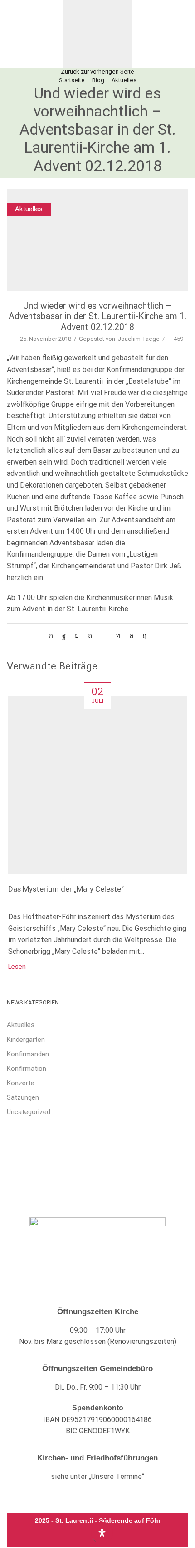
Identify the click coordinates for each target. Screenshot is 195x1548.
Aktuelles (124, 80)
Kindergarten (26, 1040)
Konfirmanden (28, 1054)
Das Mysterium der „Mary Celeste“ (66, 888)
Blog (98, 80)
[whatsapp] (131, 635)
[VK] (76, 635)
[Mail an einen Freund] (104, 635)
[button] (12, 34)
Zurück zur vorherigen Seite (97, 71)
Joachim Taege (139, 338)
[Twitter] (53, 635)
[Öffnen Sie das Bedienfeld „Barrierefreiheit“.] (102, 1532)
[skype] (142, 635)
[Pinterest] (90, 635)
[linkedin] (118, 635)
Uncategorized (28, 1112)
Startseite (72, 80)
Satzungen (23, 1097)
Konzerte (20, 1083)
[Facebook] (64, 635)
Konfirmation (26, 1069)
